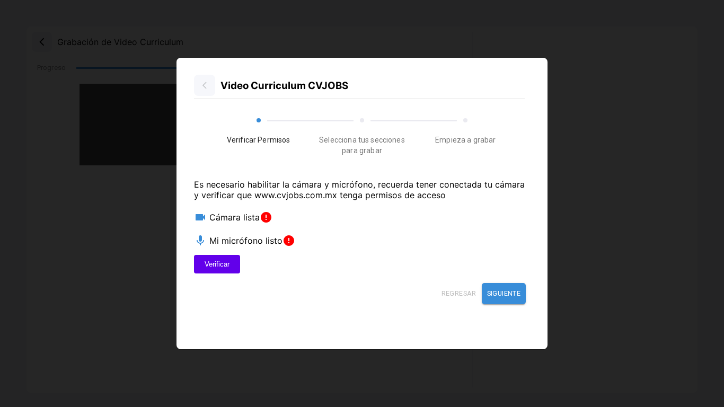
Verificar (217, 264)
